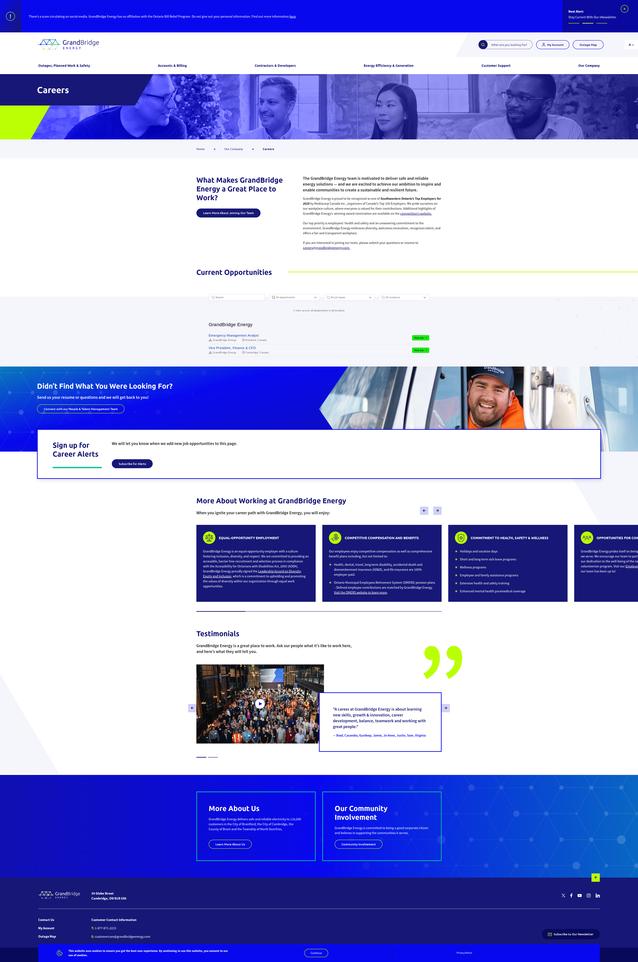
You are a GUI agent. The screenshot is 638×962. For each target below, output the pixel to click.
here (150, 16)
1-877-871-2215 (105, 928)
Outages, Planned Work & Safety (64, 65)
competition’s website (416, 214)
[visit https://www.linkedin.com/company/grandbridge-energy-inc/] (598, 895)
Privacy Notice (464, 953)
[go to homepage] (59, 896)
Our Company (589, 65)
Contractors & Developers (275, 65)
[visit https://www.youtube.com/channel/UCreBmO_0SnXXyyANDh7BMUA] (580, 896)
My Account (555, 45)
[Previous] (424, 511)
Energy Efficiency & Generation (389, 65)
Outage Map (588, 45)
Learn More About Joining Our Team (228, 213)
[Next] (437, 511)
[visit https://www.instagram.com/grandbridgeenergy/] (589, 896)
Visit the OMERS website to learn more (360, 592)
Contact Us (46, 920)
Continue (316, 953)
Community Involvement (358, 844)
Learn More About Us (230, 844)
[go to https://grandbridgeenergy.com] (69, 44)
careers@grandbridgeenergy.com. (326, 248)
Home (200, 149)
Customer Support (496, 65)
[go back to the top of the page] (595, 877)
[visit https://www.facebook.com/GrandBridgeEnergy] (571, 895)
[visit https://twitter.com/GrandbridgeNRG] (563, 896)
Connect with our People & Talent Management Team (81, 409)
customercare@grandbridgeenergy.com (122, 937)
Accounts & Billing (172, 65)
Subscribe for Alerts (132, 464)
